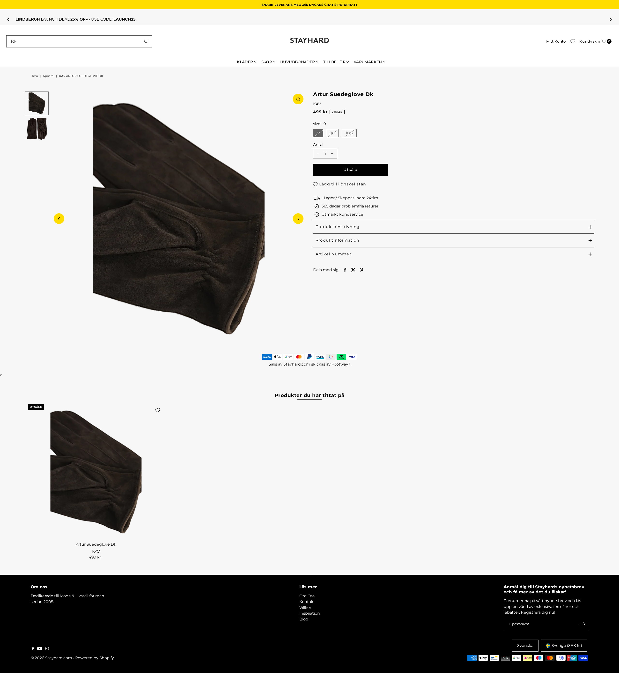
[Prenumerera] (582, 624)
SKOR (266, 62)
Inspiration (309, 613)
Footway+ (341, 364)
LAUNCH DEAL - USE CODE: (310, 19)
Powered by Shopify (94, 658)
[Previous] (9, 19)
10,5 (349, 133)
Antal (318, 144)
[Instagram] (47, 649)
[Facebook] (33, 649)
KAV (317, 104)
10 (333, 133)
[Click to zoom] (298, 99)
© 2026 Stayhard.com (51, 658)
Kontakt (307, 601)
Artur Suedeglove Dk (96, 544)
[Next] (610, 19)
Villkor (305, 607)
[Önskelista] (572, 41)
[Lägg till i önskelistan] (157, 410)
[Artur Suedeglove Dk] (95, 472)
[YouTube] (39, 649)
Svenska (525, 645)
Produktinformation (338, 240)
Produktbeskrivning (338, 226)
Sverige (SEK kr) (567, 645)
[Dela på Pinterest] (361, 269)
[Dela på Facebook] (345, 269)
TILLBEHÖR (334, 62)
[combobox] (79, 41)
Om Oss (307, 596)
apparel (48, 76)
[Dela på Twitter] (353, 269)
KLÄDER (245, 62)
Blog (303, 619)
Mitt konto (556, 41)
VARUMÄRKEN (368, 62)
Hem (34, 76)
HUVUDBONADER (297, 62)
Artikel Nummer (333, 254)
